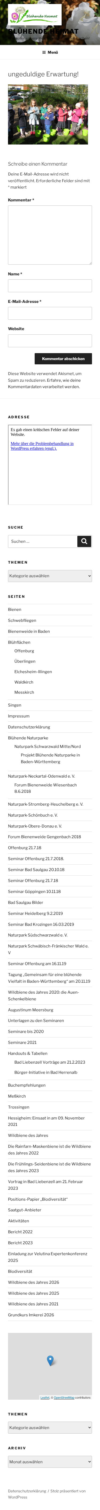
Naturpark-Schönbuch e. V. (33, 815)
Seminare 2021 (22, 1042)
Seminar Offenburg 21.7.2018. (36, 858)
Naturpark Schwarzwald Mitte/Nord (47, 746)
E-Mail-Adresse (24, 301)
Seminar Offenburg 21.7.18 (33, 880)
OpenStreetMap (64, 1397)
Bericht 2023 (20, 1242)
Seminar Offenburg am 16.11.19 (37, 963)
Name (15, 274)
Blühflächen (19, 642)
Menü (53, 52)
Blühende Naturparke (28, 738)
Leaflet (45, 1397)
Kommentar (21, 200)
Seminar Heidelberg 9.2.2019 (35, 913)
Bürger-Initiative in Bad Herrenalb (45, 1072)
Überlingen (24, 661)
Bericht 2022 (20, 1232)
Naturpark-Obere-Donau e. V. (35, 826)
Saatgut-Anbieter (24, 1210)
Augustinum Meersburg (30, 1010)
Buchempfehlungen (27, 1085)
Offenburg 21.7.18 (24, 847)
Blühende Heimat (43, 31)
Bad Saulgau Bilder (25, 902)
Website (16, 328)
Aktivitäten (18, 1221)
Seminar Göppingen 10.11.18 (34, 891)
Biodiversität (20, 1271)
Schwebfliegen (22, 620)
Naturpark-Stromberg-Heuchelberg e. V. (45, 804)
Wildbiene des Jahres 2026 (33, 1282)
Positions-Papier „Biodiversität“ (38, 1199)
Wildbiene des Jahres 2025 (33, 1293)
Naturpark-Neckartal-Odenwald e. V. (41, 776)
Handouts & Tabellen (27, 1053)
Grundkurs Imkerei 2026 (31, 1315)
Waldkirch (23, 682)
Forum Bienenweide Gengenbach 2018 (44, 836)
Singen (14, 705)
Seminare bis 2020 (26, 1031)
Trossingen (18, 1107)
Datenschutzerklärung (29, 727)
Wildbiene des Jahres (28, 1135)
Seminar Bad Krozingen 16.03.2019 (41, 924)
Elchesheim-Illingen (33, 671)
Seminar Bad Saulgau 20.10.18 (36, 869)
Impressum (19, 716)
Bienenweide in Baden (29, 631)
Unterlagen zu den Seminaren (36, 1020)
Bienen (14, 609)
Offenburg (24, 651)
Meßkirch (17, 1096)
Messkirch (24, 692)
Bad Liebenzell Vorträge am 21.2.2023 (49, 1062)
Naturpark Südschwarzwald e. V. (37, 935)
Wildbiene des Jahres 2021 (33, 1304)
